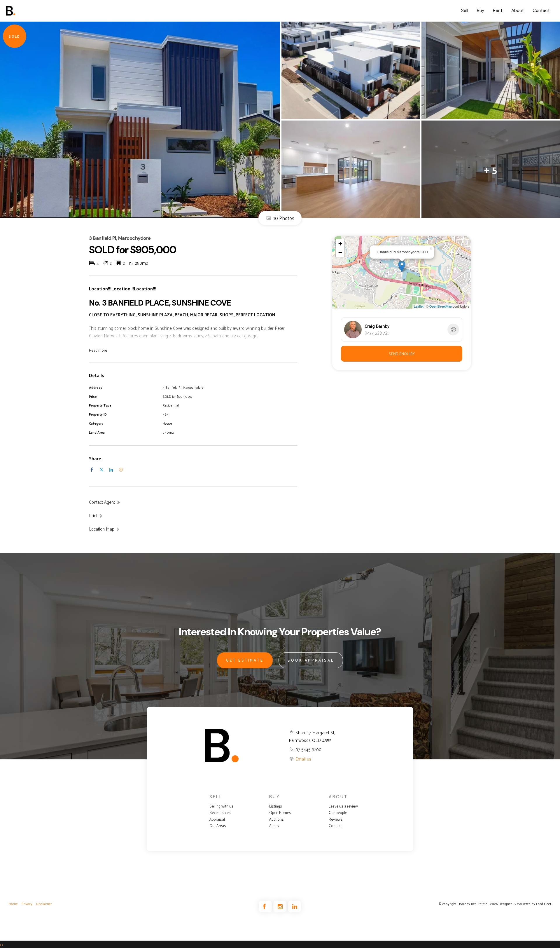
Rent (498, 10)
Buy (480, 10)
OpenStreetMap (440, 306)
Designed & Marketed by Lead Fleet (525, 903)
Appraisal (217, 819)
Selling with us (221, 806)
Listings (275, 806)
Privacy (27, 903)
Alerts (274, 825)
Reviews (336, 819)
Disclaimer (44, 903)
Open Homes (280, 812)
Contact (541, 10)
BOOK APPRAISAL (311, 660)
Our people (338, 812)
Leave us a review (343, 806)
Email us (303, 759)
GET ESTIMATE (245, 660)
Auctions (276, 819)
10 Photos (283, 217)
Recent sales (220, 812)
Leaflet (419, 306)
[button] (96, 515)
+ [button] (340, 243)
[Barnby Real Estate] (28, 11)
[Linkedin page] (294, 907)
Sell (464, 10)
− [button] (340, 252)
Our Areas (217, 825)
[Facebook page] (266, 907)
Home (13, 903)
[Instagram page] (280, 907)
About (517, 10)
